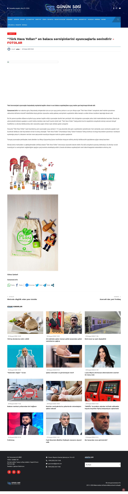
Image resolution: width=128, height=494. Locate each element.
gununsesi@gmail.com (55, 463)
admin (17, 49)
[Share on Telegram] (46, 285)
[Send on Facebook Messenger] (30, 285)
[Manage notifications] (123, 489)
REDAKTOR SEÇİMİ (60, 19)
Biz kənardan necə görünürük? (96, 440)
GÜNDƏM (16, 19)
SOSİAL (76, 19)
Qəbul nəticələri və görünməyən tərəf (60, 373)
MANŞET (10, 19)
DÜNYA (44, 19)
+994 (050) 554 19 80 (54, 460)
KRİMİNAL (97, 19)
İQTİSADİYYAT (30, 19)
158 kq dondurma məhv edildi (18, 339)
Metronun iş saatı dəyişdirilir (95, 339)
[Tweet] (39, 285)
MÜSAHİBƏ (69, 19)
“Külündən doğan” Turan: (16, 373)
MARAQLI (24, 25)
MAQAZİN (18, 25)
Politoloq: (10, 440)
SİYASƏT (22, 19)
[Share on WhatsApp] (11, 285)
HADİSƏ (103, 19)
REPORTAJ (50, 19)
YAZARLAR (91, 19)
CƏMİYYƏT (38, 19)
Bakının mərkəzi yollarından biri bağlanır (22, 406)
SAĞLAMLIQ (11, 25)
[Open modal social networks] (52, 285)
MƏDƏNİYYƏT (83, 19)
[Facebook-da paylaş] (18, 285)
